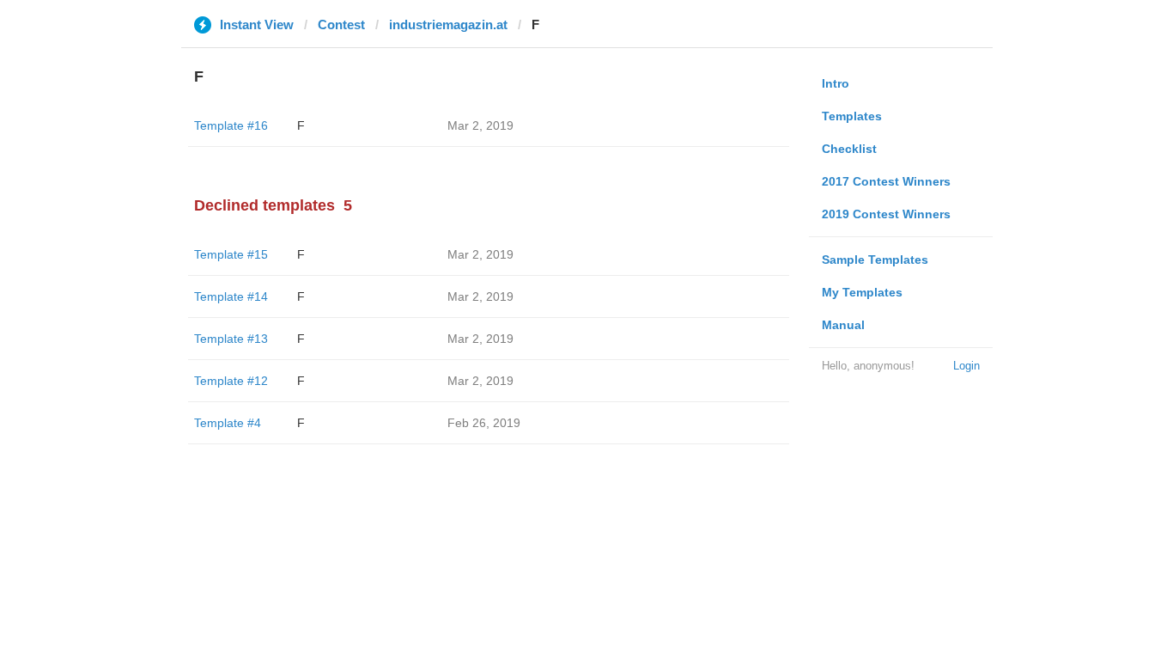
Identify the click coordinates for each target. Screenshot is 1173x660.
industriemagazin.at (448, 24)
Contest (341, 24)
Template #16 (231, 125)
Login (966, 365)
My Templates (862, 292)
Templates (852, 116)
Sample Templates (875, 259)
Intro (835, 83)
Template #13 (231, 338)
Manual (843, 325)
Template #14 (231, 296)
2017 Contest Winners (886, 181)
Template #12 (231, 381)
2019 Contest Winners (886, 214)
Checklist (849, 149)
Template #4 (227, 423)
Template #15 (231, 254)
